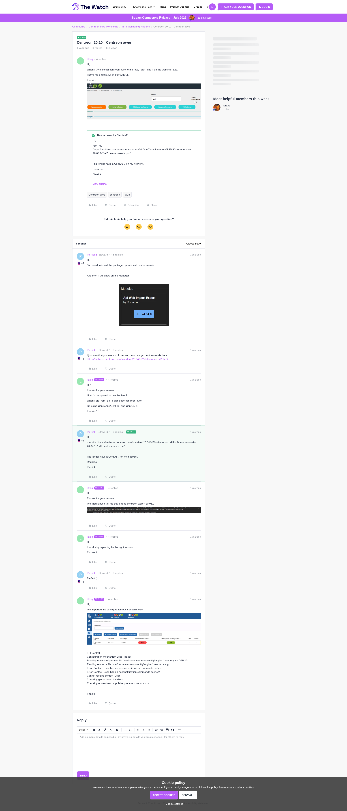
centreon (115, 194)
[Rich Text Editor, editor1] (139, 751)
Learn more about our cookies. (236, 787)
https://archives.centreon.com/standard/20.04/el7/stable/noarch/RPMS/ (127, 359)
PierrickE (92, 254)
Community (78, 26)
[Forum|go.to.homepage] (90, 6)
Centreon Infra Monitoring (103, 26)
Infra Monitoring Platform (136, 26)
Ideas (163, 6)
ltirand (226, 105)
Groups (198, 6)
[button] (235, 6)
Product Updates (179, 6)
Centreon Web (97, 194)
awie (127, 194)
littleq (90, 59)
